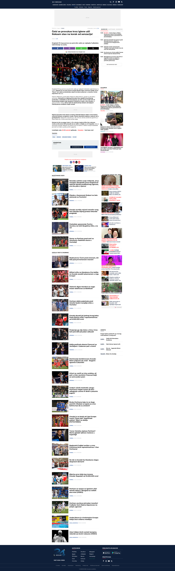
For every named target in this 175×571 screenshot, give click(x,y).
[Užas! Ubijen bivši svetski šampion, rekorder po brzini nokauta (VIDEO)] (60, 536)
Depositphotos (115, 565)
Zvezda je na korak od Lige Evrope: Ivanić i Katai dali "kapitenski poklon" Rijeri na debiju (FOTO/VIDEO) (82, 419)
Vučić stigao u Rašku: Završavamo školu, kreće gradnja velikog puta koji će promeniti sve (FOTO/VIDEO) (113, 35)
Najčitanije (111, 29)
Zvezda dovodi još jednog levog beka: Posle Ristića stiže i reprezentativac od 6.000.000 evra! (84, 317)
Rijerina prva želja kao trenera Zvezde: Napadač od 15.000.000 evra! (83, 475)
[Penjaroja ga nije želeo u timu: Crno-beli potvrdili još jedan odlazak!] (60, 334)
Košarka (81, 7)
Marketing (78, 565)
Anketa (103, 330)
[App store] (106, 552)
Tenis (85, 7)
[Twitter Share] (93, 48)
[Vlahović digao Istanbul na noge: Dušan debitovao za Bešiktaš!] (60, 291)
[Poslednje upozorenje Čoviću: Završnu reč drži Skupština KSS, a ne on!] (60, 228)
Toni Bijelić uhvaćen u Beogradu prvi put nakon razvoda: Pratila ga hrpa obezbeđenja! (111, 149)
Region (91, 554)
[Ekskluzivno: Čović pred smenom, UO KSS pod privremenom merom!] (60, 262)
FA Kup (74, 137)
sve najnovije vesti (112, 64)
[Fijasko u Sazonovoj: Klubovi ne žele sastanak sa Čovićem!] (60, 199)
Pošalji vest (85, 565)
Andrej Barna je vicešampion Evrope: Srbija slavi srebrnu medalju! (83, 518)
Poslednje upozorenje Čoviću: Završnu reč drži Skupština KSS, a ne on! (83, 226)
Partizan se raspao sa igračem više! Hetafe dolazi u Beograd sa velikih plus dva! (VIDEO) (83, 490)
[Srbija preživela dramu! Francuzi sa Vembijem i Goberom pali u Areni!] (60, 348)
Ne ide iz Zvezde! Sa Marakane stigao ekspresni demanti (84, 461)
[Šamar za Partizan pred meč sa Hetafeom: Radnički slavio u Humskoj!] (60, 242)
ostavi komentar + (91, 147)
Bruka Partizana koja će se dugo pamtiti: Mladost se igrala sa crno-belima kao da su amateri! (82, 404)
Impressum (70, 565)
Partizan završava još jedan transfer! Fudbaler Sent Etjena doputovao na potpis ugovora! (83, 505)
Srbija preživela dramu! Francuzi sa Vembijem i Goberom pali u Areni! (83, 345)
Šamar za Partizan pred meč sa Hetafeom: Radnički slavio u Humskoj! (81, 240)
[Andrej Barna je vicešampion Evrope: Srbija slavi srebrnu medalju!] (60, 521)
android (68, 130)
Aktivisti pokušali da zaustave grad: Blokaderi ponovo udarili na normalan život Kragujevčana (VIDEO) (113, 41)
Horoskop (120, 5)
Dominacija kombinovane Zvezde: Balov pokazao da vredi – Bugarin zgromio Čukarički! (82, 360)
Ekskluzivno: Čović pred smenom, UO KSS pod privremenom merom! (84, 259)
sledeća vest (87, 165)
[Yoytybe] (119, 2)
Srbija (114, 5)
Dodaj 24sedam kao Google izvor (76, 52)
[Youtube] (79, 162)
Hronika (88, 5)
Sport (73, 5)
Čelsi (54, 137)
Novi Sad (92, 559)
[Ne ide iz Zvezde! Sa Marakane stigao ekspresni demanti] (60, 464)
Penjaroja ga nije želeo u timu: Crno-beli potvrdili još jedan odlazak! (83, 331)
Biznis (104, 5)
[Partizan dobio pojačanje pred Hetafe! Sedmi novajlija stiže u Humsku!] (60, 305)
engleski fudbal (66, 137)
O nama (58, 565)
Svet (83, 5)
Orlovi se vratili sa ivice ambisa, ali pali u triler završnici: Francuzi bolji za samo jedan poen (83, 375)
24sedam (80, 130)
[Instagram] (116, 2)
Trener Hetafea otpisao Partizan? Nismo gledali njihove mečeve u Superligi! (82, 433)
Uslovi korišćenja (106, 565)
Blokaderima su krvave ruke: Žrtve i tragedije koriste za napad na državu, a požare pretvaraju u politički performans (113, 58)
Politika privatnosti (94, 565)
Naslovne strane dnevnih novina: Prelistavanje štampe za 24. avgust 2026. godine (110, 128)
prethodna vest (66, 165)
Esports (90, 7)
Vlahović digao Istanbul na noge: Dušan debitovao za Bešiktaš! (82, 288)
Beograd (91, 552)
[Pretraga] (110, 2)
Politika (69, 5)
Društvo (93, 5)
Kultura (109, 5)
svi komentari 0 (77, 147)
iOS (63, 130)
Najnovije (55, 5)
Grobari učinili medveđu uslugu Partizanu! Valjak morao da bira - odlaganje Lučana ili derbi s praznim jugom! (83, 390)
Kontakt (64, 565)
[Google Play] (116, 552)
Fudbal (76, 7)
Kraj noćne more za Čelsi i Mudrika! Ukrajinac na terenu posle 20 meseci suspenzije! (67, 168)
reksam (59, 137)
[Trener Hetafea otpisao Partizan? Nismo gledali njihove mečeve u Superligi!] (60, 435)
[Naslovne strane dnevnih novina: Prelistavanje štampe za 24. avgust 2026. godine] (111, 119)
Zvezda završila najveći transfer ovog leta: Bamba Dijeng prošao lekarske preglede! (83, 211)
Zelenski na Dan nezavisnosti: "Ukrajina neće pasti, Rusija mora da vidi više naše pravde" (113, 48)
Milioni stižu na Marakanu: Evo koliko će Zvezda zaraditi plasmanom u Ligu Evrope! (84, 274)
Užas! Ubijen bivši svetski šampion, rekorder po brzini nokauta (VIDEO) (83, 533)
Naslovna (54, 28)
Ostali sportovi (97, 7)
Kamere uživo (62, 5)
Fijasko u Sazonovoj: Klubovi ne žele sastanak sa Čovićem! (83, 196)
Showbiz (78, 5)
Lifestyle (99, 5)
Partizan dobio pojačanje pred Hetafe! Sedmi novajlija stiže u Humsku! (81, 303)
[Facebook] (113, 2)
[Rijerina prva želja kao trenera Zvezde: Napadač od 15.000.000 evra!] (60, 478)
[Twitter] (122, 2)
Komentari (119, 29)
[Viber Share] (69, 48)
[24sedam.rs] (57, 2)
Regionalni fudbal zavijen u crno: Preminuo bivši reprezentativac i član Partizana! (84, 447)
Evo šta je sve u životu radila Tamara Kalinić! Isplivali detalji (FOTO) (113, 53)
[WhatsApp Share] (81, 48)
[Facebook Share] (57, 48)
